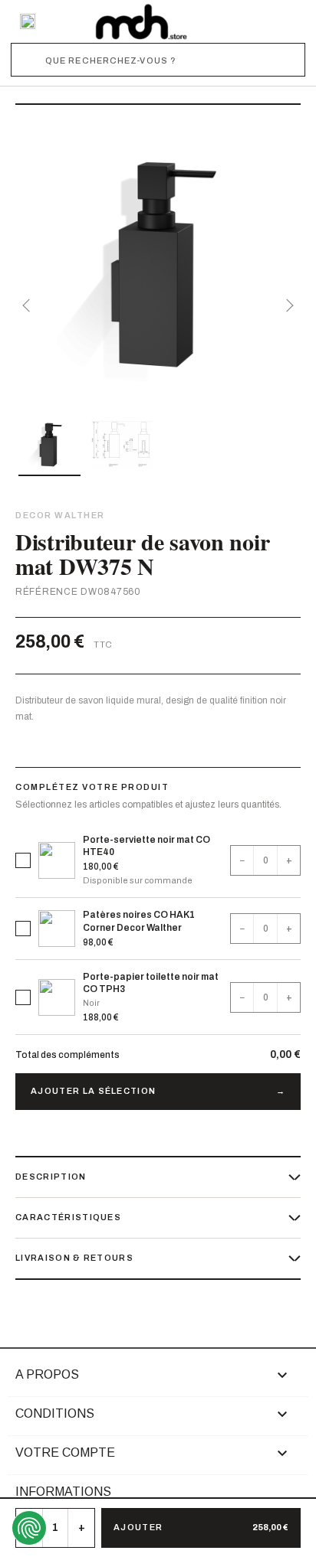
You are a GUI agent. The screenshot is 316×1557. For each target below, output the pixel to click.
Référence (46, 591)
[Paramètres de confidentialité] (29, 1528)
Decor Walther (60, 515)
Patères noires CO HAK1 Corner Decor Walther (139, 920)
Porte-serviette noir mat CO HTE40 (146, 845)
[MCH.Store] (141, 21)
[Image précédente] (29, 305)
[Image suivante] (287, 305)
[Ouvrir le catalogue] (27, 21)
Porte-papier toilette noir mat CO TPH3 (151, 982)
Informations (63, 1491)
